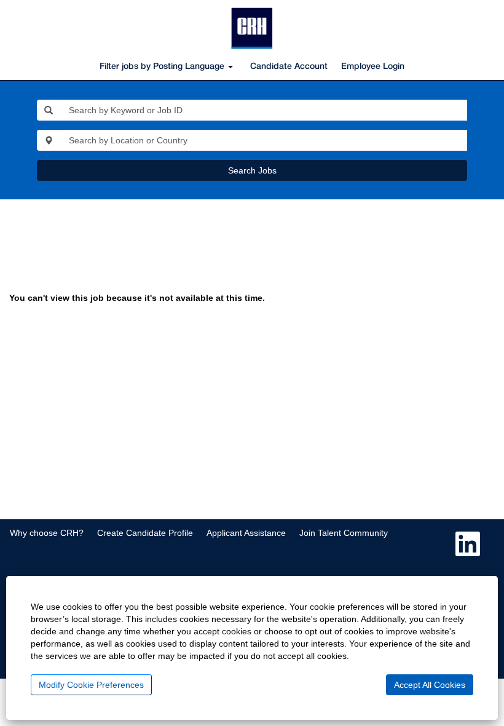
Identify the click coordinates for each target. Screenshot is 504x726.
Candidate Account (289, 67)
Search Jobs (252, 170)
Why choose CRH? (47, 533)
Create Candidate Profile (145, 533)
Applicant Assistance (246, 533)
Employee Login (372, 67)
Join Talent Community (343, 533)
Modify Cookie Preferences (91, 685)
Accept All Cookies (429, 685)
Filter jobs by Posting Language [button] (163, 67)
